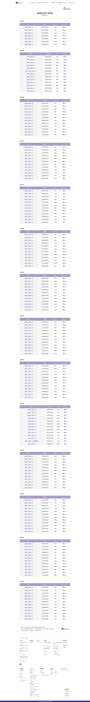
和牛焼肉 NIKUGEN (33, 676)
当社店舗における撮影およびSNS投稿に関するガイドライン (24, 657)
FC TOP (51, 670)
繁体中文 (67, 695)
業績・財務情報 (55, 646)
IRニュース (45, 645)
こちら (22, 630)
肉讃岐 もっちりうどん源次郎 (34, 695)
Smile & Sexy (65, 642)
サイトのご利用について (23, 660)
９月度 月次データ (31, 65)
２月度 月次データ (28, 41)
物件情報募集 (60, 2)
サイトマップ (22, 662)
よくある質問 (55, 653)
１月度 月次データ (28, 44)
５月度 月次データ (28, 33)
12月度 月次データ (30, 56)
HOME (21, 640)
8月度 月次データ (29, 467)
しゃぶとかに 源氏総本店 (33, 689)
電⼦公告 (45, 654)
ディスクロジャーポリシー (57, 650)
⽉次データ (45, 650)
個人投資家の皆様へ (47, 648)
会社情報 (21, 668)
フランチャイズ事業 (53, 672)
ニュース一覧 (39, 642)
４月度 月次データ (28, 35)
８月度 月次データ (31, 68)
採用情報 (42, 668)
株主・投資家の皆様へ (47, 646)
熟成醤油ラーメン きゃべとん (34, 683)
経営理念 (65, 640)
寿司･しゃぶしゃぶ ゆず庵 (34, 686)
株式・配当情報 (55, 648)
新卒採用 (41, 672)
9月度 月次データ (29, 552)
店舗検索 (31, 672)
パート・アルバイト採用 (43, 675)
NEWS (37, 2)
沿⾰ (20, 675)
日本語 (67, 689)
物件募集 (51, 673)
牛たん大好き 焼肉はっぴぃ (34, 675)
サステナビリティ (65, 2)
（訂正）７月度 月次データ (31, 71)
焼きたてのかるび (32, 678)
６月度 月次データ (28, 30)
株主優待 (54, 651)
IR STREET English (56, 654)
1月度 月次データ (29, 397)
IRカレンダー (55, 645)
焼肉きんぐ (31, 673)
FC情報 (51, 668)
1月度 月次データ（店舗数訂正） (32, 441)
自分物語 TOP (32, 642)
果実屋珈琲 (31, 692)
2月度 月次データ (29, 394)
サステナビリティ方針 (23, 678)
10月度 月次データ (30, 62)
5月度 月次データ (29, 476)
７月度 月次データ (28, 27)
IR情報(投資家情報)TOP (47, 642)
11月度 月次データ (30, 59)
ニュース (21, 672)
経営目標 (64, 647)
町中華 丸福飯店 (32, 691)
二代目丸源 (31, 681)
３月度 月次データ (28, 38)
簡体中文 (67, 693)
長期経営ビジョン (65, 645)
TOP (20, 637)
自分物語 (31, 640)
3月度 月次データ (29, 525)
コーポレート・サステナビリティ (65, 670)
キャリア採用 (42, 673)
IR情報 (45, 640)
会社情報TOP (22, 670)
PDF (65, 27)
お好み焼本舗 (32, 684)
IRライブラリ (46, 651)
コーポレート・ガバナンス (48, 653)
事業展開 (21, 676)
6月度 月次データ (29, 473)
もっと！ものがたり (32, 2)
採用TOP (41, 670)
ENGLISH (67, 691)
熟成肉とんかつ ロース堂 (33, 694)
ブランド (31, 668)
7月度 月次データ (29, 470)
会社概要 (21, 673)
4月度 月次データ (29, 479)
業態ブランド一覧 (32, 670)
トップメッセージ (65, 644)
